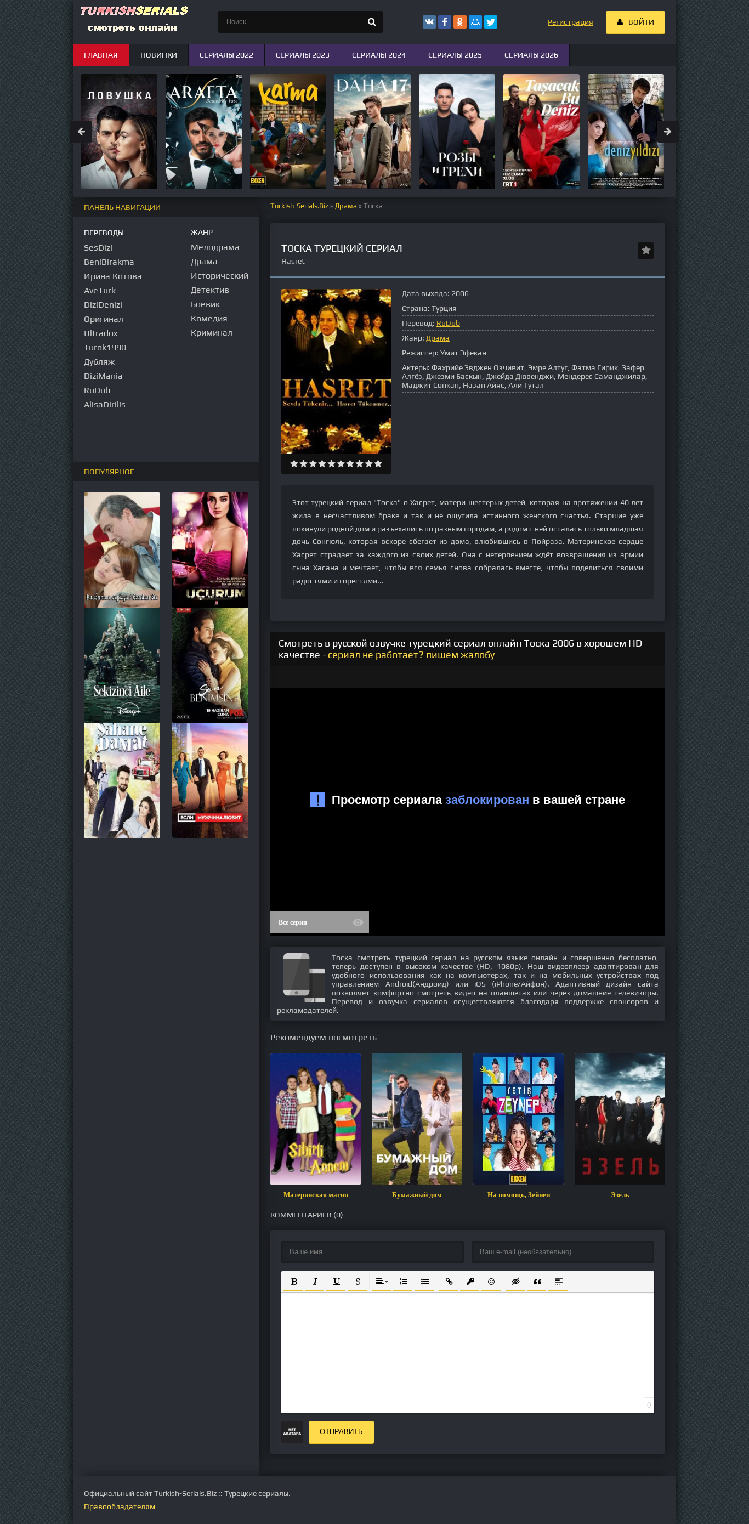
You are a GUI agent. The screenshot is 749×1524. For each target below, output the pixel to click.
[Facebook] (444, 22)
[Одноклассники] (460, 22)
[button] (293, 1280)
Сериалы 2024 (379, 54)
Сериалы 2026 (531, 54)
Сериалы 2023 (303, 54)
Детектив (210, 290)
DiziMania (103, 376)
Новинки (158, 54)
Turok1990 (105, 347)
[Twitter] (490, 22)
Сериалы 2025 (455, 54)
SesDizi (98, 247)
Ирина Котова (113, 276)
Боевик (205, 304)
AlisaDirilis (105, 404)
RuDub (448, 323)
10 (378, 463)
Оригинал (103, 319)
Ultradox (101, 333)
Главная (101, 54)
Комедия (209, 318)
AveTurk (100, 290)
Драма (346, 206)
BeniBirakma (109, 262)
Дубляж (99, 361)
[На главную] (133, 22)
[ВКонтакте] (429, 22)
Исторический (219, 275)
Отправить (341, 1431)
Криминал (211, 332)
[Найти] (372, 22)
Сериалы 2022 (226, 54)
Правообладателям (119, 1506)
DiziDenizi (103, 304)
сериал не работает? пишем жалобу (411, 654)
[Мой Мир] (475, 22)
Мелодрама (215, 247)
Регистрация (570, 22)
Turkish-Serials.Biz (299, 206)
